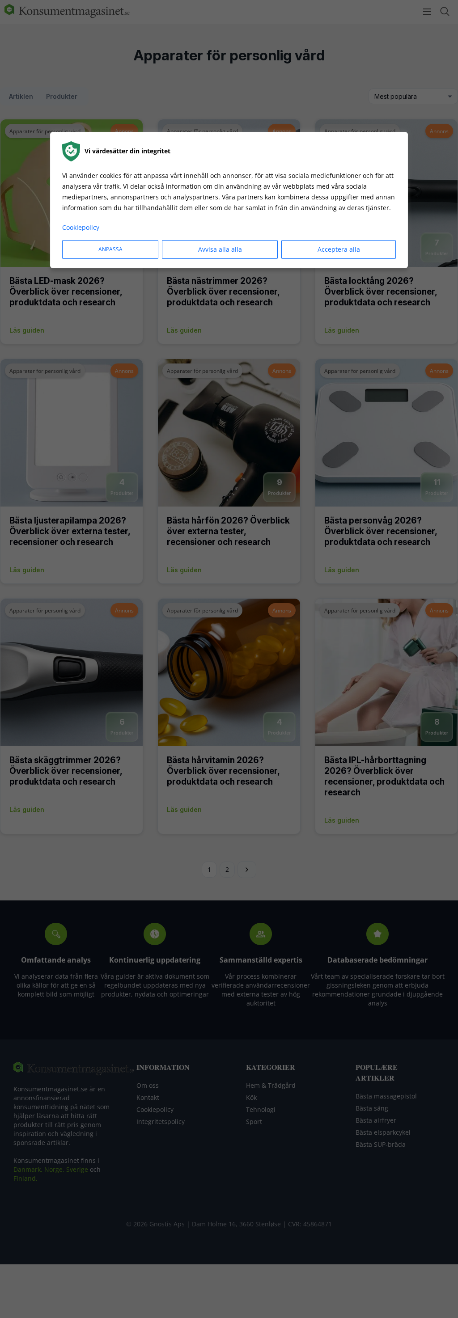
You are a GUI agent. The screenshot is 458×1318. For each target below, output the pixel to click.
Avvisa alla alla (220, 249)
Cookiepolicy (80, 227)
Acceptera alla (339, 249)
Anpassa (110, 249)
